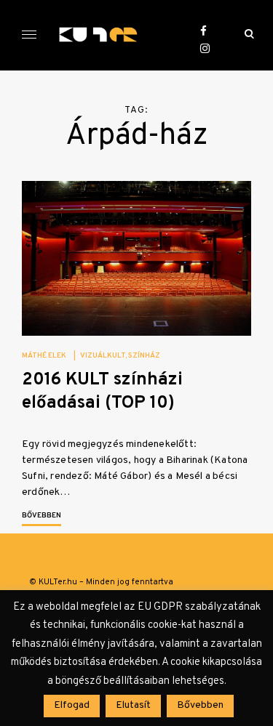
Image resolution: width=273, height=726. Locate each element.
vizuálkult (102, 355)
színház (144, 355)
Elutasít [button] (133, 705)
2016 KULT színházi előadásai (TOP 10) (102, 391)
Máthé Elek (44, 355)
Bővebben (41, 515)
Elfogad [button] (72, 705)
